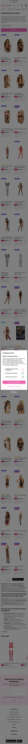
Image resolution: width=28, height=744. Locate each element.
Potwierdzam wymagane (14, 386)
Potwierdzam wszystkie (14, 382)
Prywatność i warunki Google (12, 364)
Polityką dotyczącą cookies (12, 359)
